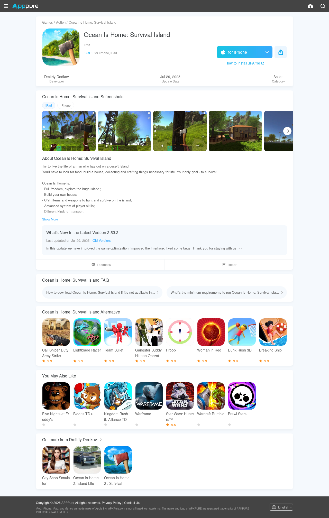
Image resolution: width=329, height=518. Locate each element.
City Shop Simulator (56, 480)
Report (232, 264)
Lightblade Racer (87, 350)
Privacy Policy (111, 502)
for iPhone (237, 52)
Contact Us (132, 502)
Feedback (104, 264)
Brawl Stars (237, 413)
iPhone (66, 105)
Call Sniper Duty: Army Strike (55, 352)
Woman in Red (209, 350)
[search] (323, 6)
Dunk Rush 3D (240, 350)
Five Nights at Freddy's (55, 416)
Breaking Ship (270, 350)
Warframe (143, 413)
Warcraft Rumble (210, 413)
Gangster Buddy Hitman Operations (148, 352)
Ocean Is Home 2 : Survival (117, 480)
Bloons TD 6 (83, 413)
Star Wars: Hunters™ (180, 416)
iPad (48, 105)
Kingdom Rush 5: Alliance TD (116, 416)
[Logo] (25, 6)
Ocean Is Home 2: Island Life (86, 480)
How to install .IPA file (242, 63)
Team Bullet (113, 350)
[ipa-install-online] (310, 6)
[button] (6, 6)
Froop (171, 350)
